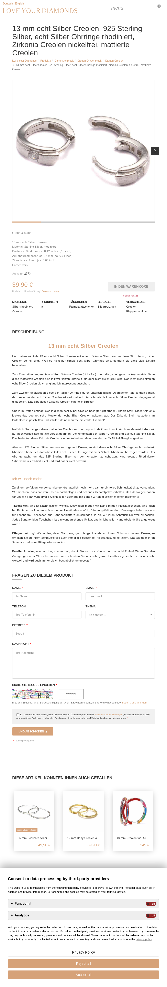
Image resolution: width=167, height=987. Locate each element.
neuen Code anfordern (134, 702)
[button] (155, 151)
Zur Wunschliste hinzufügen (105, 285)
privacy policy (144, 939)
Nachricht (21, 643)
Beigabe (104, 302)
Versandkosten (50, 291)
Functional (23, 903)
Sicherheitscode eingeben (34, 685)
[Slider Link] (83, 151)
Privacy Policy (83, 952)
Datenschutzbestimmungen (108, 714)
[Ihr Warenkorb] (147, 8)
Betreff (19, 625)
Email (91, 587)
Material (19, 302)
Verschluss (135, 302)
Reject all (83, 964)
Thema (91, 606)
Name (17, 587)
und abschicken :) (33, 731)
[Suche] (126, 8)
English (19, 3)
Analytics (22, 915)
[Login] (136, 8)
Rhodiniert (49, 302)
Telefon (19, 606)
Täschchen (78, 302)
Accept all (83, 975)
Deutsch (8, 3)
